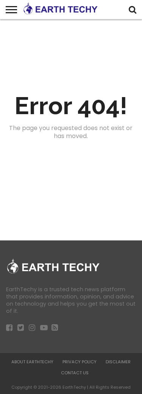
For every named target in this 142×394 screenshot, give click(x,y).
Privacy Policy (79, 362)
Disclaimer (118, 362)
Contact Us (75, 373)
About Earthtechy (32, 362)
